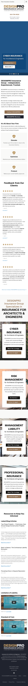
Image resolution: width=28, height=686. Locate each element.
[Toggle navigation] (26, 1)
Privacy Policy (12, 682)
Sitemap (15, 678)
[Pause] (18, 74)
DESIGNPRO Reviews (13, 117)
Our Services (13, 398)
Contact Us (9, 63)
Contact (24, 675)
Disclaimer (5, 682)
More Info (8, 67)
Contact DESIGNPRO (13, 112)
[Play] (14, 602)
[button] (9, 73)
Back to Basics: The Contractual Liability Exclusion (14, 548)
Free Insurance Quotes (7, 2)
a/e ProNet (8, 611)
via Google (5, 210)
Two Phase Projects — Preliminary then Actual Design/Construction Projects (13, 525)
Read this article (6, 542)
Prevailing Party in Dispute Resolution (13, 571)
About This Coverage (13, 348)
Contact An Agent (13, 353)
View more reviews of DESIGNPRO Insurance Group (13, 289)
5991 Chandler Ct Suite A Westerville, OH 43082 (14, 667)
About (20, 675)
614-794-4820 (14, 670)
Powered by (21, 682)
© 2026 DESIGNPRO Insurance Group (9, 675)
